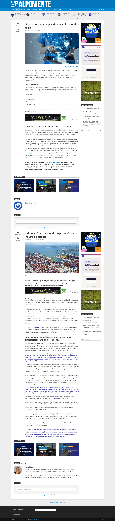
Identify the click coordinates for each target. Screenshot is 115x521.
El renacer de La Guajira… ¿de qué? (66, 14)
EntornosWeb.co (36, 519)
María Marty (18, 234)
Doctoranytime (18, 25)
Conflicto (66, 9)
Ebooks (14, 511)
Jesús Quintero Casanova (72, 66)
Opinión (18, 9)
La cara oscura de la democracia (57, 502)
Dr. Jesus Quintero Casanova (52, 162)
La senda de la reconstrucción (33, 14)
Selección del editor (43, 185)
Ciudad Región (41, 182)
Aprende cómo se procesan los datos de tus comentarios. (49, 227)
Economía (34, 9)
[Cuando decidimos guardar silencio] (43, 14)
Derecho (28, 9)
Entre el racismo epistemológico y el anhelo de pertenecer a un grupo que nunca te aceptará (20, 15)
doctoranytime (28, 154)
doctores (34, 72)
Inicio (13, 9)
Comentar (18, 31)
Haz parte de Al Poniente (18, 509)
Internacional (54, 9)
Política (60, 9)
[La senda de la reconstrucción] (27, 14)
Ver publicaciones (74, 198)
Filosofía (47, 9)
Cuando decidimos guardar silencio (51, 14)
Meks (25, 519)
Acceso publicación (17, 514)
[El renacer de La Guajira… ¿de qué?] (59, 14)
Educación (40, 9)
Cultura (23, 9)
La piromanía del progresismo (95, 14)
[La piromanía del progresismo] (90, 14)
